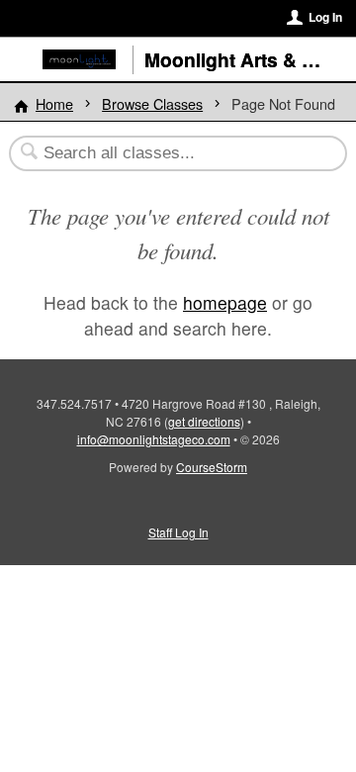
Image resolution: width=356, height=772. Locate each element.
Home (54, 103)
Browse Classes (152, 103)
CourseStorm (211, 466)
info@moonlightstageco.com (153, 439)
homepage (225, 302)
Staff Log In (178, 532)
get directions (204, 421)
